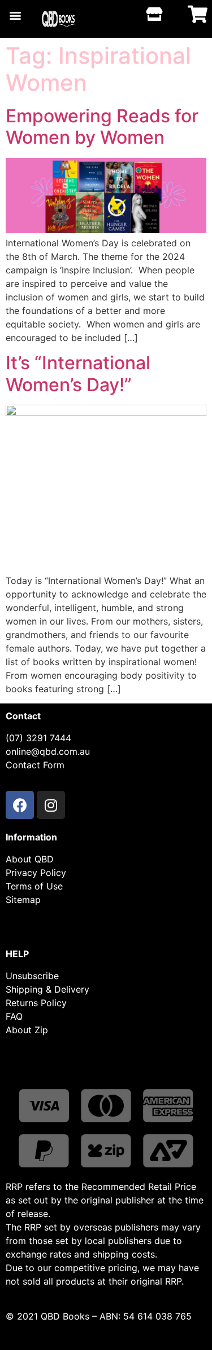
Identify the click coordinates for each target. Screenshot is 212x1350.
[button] (15, 15)
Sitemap (23, 899)
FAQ (14, 1016)
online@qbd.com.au (48, 751)
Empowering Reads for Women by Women (102, 126)
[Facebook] (20, 805)
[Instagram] (51, 805)
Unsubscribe (32, 975)
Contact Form (35, 765)
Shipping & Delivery (47, 989)
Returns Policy (36, 1002)
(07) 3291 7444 (38, 737)
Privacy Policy (36, 872)
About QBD (30, 859)
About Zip (27, 1029)
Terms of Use (34, 886)
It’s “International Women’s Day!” (78, 373)
